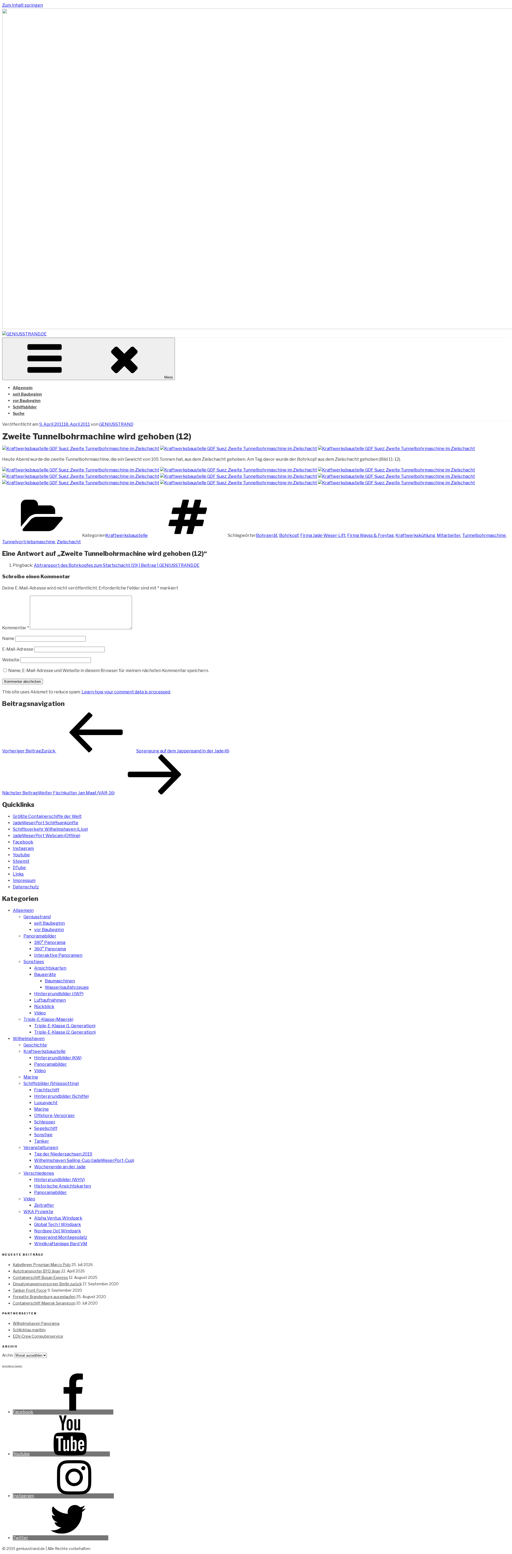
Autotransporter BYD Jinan (36, 1271)
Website (10, 659)
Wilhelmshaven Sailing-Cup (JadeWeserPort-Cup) (84, 1160)
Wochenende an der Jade (60, 1166)
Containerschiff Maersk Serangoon (44, 1303)
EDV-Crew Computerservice (38, 1336)
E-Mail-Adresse (17, 649)
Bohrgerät (267, 535)
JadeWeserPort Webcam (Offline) (46, 835)
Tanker (41, 1141)
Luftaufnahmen (50, 1000)
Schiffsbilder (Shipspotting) (51, 1083)
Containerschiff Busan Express (40, 1277)
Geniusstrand (37, 916)
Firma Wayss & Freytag (370, 535)
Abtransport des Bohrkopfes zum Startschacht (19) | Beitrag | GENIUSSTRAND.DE (116, 565)
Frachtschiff (46, 1089)
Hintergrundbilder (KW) (58, 1057)
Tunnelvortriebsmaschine (28, 541)
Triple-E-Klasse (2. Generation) (65, 1032)
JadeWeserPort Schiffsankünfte (45, 822)
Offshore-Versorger (54, 1115)
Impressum (24, 880)
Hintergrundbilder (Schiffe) (61, 1096)
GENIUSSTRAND (116, 424)
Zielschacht (69, 541)
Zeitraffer (44, 1205)
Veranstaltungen (40, 1147)
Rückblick (44, 1006)
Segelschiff (45, 1128)
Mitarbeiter (449, 535)
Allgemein (23, 387)
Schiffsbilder (25, 407)
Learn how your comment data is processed (126, 691)
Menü (168, 377)
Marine (30, 1077)
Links (18, 874)
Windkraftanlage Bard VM (60, 1243)
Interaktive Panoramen (58, 955)
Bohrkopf (289, 535)
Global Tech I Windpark (57, 1224)
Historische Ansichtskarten (62, 1186)
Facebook (23, 842)
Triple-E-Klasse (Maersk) (48, 1019)
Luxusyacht (46, 1102)
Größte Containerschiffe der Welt (47, 816)
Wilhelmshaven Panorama (36, 1323)
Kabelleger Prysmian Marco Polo (42, 1264)
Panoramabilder (39, 936)
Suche (19, 413)
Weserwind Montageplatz (60, 1237)
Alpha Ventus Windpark (58, 1218)
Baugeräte (45, 974)
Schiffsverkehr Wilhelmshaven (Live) (50, 829)
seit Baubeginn (27, 394)
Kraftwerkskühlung (415, 535)
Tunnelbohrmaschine (484, 535)
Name (8, 638)
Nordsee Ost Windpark (57, 1230)
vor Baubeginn (27, 400)
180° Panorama (49, 942)
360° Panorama (50, 948)
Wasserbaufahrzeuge (67, 987)
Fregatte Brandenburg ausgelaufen (44, 1296)
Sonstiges (33, 961)
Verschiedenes (38, 1173)
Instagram (23, 848)
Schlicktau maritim (29, 1329)
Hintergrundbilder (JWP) (58, 993)
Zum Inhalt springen (22, 5)
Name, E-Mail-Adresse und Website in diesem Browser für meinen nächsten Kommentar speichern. (108, 670)
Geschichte (35, 1045)
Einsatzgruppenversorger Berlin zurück (47, 1284)
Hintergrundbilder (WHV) (59, 1179)
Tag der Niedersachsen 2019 (63, 1154)
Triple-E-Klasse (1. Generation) (64, 1025)
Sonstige (43, 1134)
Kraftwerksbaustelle (127, 535)
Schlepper (44, 1121)
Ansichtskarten (50, 968)
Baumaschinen (60, 980)
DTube (19, 867)
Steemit (21, 861)
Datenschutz (26, 886)
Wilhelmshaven (29, 1038)
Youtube (21, 854)
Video (40, 1013)
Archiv (7, 1355)
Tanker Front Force (30, 1290)
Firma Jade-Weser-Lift (323, 535)
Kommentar (15, 627)
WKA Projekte (38, 1211)
